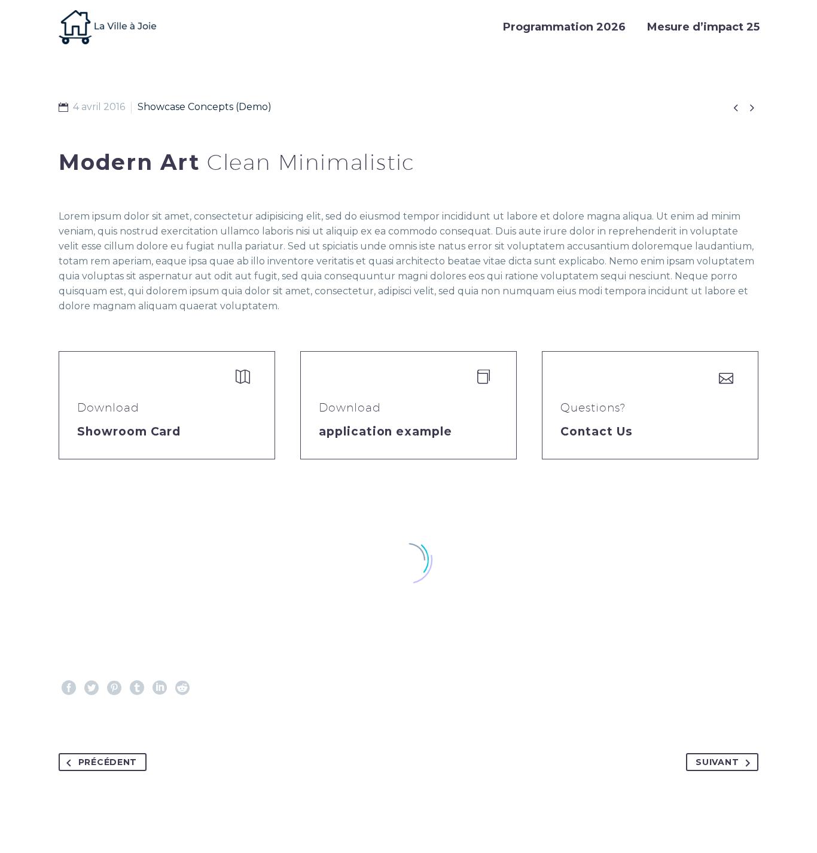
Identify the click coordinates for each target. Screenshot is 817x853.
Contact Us (596, 431)
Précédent (107, 762)
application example (385, 431)
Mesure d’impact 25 (703, 26)
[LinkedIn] (160, 688)
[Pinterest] (114, 688)
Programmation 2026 (564, 26)
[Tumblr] (137, 688)
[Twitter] (91, 688)
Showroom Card (129, 431)
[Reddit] (182, 688)
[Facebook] (69, 688)
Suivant (717, 762)
